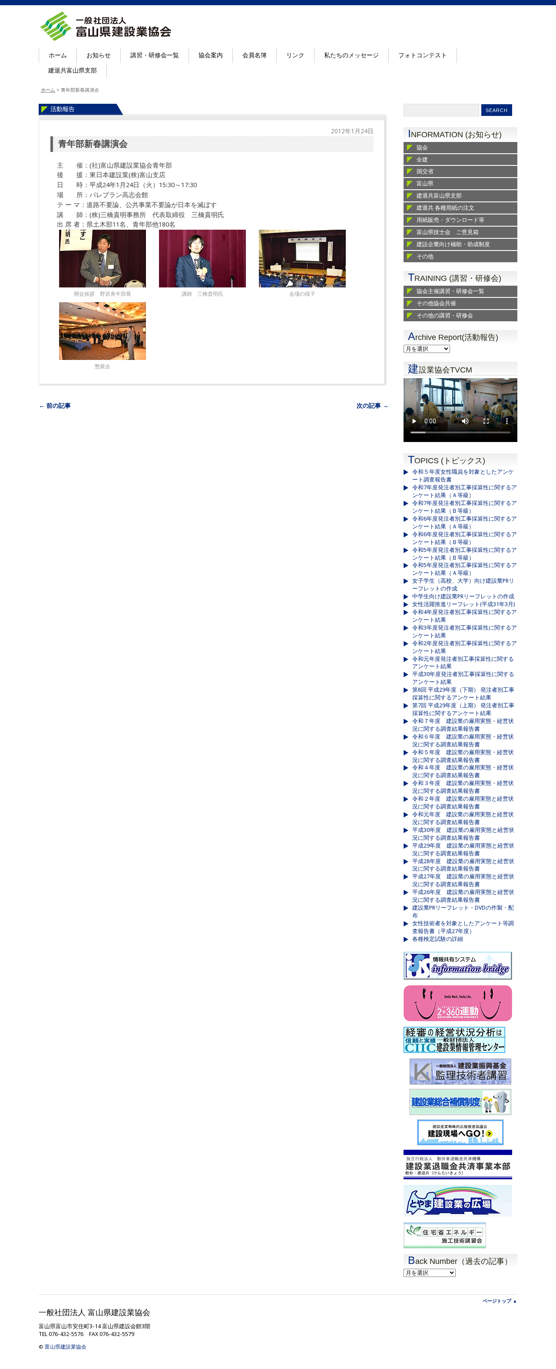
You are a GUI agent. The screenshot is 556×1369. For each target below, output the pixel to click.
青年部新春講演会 (93, 144)
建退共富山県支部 (72, 70)
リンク (295, 55)
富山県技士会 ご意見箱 (448, 232)
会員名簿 (254, 55)
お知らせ (98, 55)
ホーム (58, 55)
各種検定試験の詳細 (437, 939)
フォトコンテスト (422, 55)
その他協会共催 (436, 303)
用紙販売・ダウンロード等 (450, 220)
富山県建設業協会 (65, 1347)
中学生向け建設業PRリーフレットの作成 (463, 596)
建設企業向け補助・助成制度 (453, 244)
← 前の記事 (55, 405)
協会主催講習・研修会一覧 (450, 291)
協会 (422, 147)
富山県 (425, 183)
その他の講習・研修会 (445, 315)
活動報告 (62, 109)
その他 (425, 256)
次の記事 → (373, 405)
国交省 (425, 171)
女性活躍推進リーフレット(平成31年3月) (463, 604)
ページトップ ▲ (500, 1301)
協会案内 (211, 55)
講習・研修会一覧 (154, 55)
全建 (422, 159)
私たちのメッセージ (351, 55)
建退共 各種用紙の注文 (445, 208)
